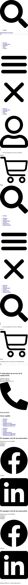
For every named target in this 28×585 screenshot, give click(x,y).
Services (5, 42)
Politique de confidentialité (9, 424)
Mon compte (6, 223)
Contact (5, 48)
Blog (4, 46)
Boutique (5, 45)
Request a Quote (7, 225)
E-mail (1, 442)
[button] (14, 78)
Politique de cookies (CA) (9, 425)
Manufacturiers (6, 44)
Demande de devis (7, 423)
